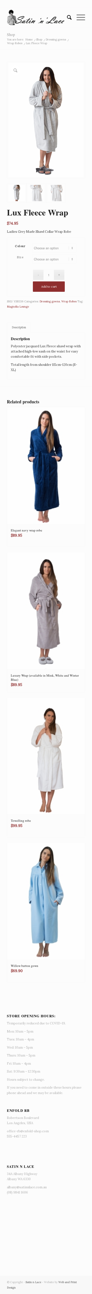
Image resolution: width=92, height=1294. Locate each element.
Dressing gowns (49, 301)
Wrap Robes (69, 301)
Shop (11, 34)
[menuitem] (67, 17)
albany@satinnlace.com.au (27, 1187)
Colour (20, 246)
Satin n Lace (33, 1282)
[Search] (67, 17)
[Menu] (78, 17)
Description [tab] (19, 327)
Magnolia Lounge (18, 306)
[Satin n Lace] (38, 17)
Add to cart (49, 286)
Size (20, 257)
